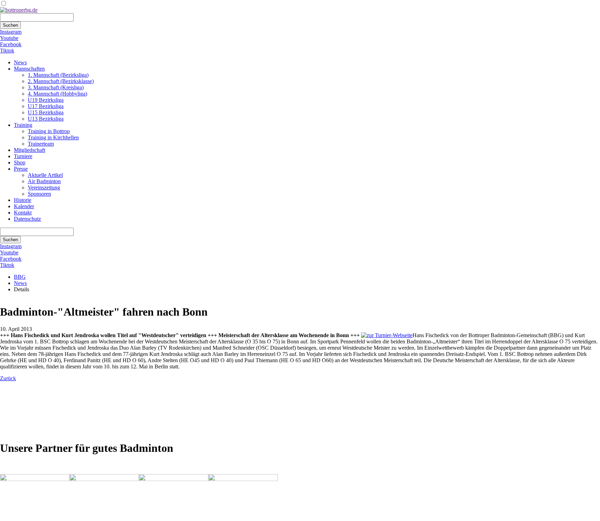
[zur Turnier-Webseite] (386, 335)
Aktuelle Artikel (45, 175)
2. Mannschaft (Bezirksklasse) (61, 81)
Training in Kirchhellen (53, 137)
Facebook (11, 44)
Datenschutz (27, 219)
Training (23, 125)
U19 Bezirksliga (46, 100)
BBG (20, 277)
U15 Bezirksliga (46, 112)
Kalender (24, 206)
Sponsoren (39, 194)
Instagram (11, 32)
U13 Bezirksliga (46, 119)
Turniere (23, 156)
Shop (19, 162)
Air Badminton (44, 181)
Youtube (9, 38)
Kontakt (23, 212)
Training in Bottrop (49, 131)
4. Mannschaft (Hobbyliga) (57, 94)
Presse (21, 169)
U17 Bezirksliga (46, 106)
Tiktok (7, 51)
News (20, 62)
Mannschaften (29, 69)
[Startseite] (19, 10)
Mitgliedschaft (29, 150)
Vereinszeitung (44, 187)
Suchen (10, 25)
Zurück (8, 378)
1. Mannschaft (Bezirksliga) (58, 75)
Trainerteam (41, 144)
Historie (22, 200)
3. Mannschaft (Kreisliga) (56, 87)
